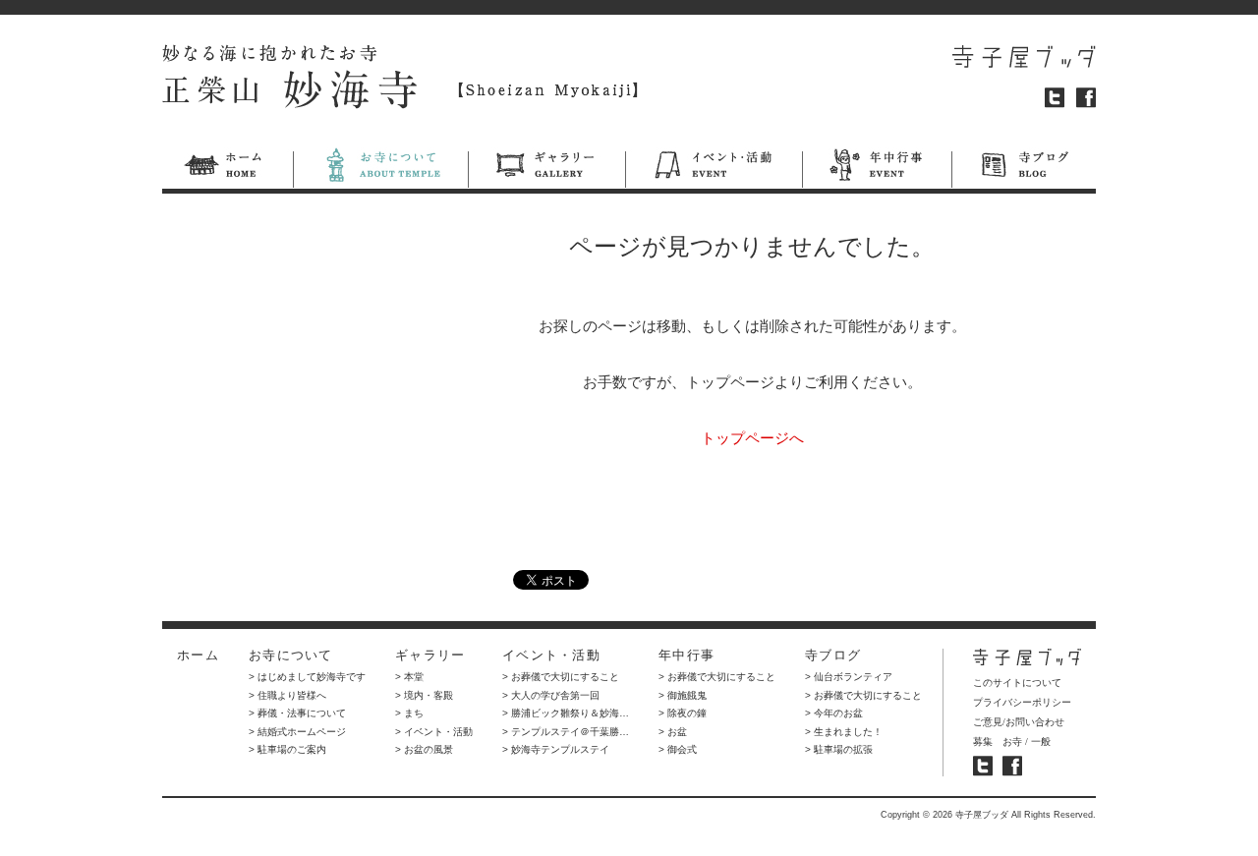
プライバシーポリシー (1022, 702)
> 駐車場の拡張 (839, 749)
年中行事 (876, 168)
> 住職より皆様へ (287, 695)
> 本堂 (409, 676)
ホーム (227, 168)
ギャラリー (546, 168)
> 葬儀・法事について (297, 713)
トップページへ (752, 437)
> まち (409, 713)
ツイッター (1054, 97)
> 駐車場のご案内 (287, 749)
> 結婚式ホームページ (297, 731)
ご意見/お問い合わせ (1018, 721)
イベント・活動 (713, 168)
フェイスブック (1086, 97)
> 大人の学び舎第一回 (551, 695)
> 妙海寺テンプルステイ (555, 749)
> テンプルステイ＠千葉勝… (565, 731)
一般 (1041, 741)
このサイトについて (1017, 682)
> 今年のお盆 (834, 713)
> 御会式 (677, 749)
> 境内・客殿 (424, 695)
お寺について (380, 168)
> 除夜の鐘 (682, 713)
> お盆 (672, 731)
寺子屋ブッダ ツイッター (983, 766)
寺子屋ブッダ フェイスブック (1012, 766)
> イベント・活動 (434, 731)
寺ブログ (1023, 168)
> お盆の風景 (424, 749)
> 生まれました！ (844, 731)
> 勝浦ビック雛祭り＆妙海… (565, 713)
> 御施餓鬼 (682, 695)
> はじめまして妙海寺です (307, 676)
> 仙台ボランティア (848, 676)
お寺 (1012, 741)
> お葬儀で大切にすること (560, 676)
